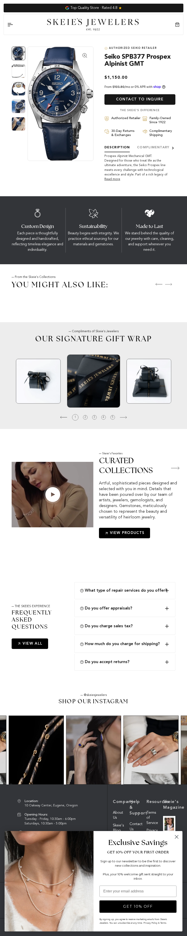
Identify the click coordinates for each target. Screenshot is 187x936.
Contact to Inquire (140, 99)
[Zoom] (61, 104)
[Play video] (52, 494)
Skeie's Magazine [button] (169, 805)
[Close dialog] (177, 837)
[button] (23, 468)
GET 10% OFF (138, 906)
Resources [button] (152, 802)
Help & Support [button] (136, 807)
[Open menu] (14, 24)
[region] (20, 91)
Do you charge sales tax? (109, 626)
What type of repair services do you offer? (126, 590)
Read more (112, 179)
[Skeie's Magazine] (169, 824)
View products (127, 533)
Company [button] (119, 802)
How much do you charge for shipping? (122, 644)
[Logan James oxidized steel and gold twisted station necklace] (36, 750)
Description (117, 147)
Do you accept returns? (107, 662)
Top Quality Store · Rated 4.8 (93, 8)
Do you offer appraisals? (108, 608)
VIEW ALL (33, 644)
